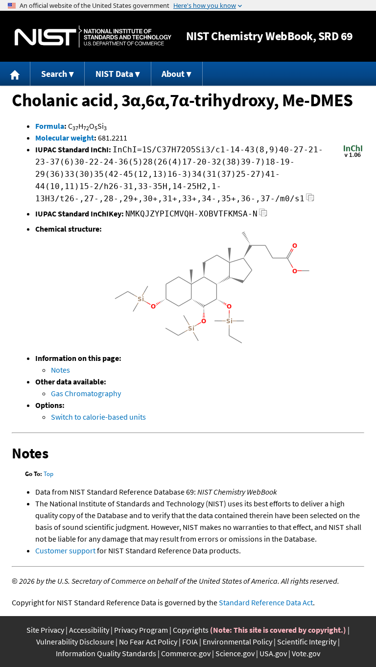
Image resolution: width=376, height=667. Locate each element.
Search (54, 73)
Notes (60, 370)
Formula (49, 126)
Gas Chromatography (86, 393)
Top (48, 474)
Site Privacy (45, 630)
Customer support (65, 550)
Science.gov (235, 653)
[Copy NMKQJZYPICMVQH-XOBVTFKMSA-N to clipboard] (263, 215)
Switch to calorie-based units (98, 417)
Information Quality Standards (106, 653)
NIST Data (114, 73)
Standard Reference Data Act (266, 602)
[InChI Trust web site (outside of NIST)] (353, 156)
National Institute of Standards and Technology (93, 36)
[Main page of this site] (15, 74)
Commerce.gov (186, 653)
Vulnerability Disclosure (75, 641)
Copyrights (191, 630)
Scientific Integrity (306, 641)
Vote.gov (306, 653)
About (173, 73)
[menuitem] (15, 74)
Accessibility (89, 630)
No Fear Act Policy (148, 641)
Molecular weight (64, 138)
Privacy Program (141, 630)
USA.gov (273, 653)
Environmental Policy (237, 641)
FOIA (190, 641)
